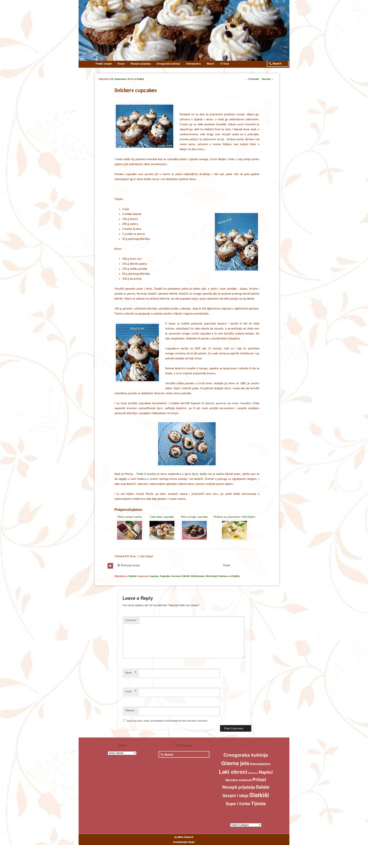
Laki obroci (233, 771)
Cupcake (154, 576)
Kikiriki (186, 576)
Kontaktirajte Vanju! (184, 842)
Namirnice (253, 772)
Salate (262, 787)
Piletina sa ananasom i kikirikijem (234, 517)
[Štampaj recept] (118, 565)
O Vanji (224, 63)
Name (130, 673)
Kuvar (121, 63)
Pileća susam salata (129, 517)
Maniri (210, 63)
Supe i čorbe (238, 803)
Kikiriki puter (198, 576)
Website (129, 710)
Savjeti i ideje (236, 795)
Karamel (176, 576)
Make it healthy (146, 474)
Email (130, 691)
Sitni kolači (212, 576)
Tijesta (258, 803)
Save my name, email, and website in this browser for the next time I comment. (167, 720)
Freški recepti (104, 63)
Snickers (223, 576)
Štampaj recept (130, 565)
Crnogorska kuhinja (168, 63)
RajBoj (140, 79)
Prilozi (259, 779)
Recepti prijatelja (141, 63)
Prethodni (252, 79)
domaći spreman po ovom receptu (227, 403)
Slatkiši (132, 576)
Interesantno (193, 63)
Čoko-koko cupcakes (162, 517)
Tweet (226, 565)
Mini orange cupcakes (194, 517)
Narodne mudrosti (238, 780)
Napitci (266, 772)
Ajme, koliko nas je (203, 474)
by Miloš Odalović (184, 837)
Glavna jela (235, 763)
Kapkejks (165, 576)
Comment (131, 620)
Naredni (267, 79)
